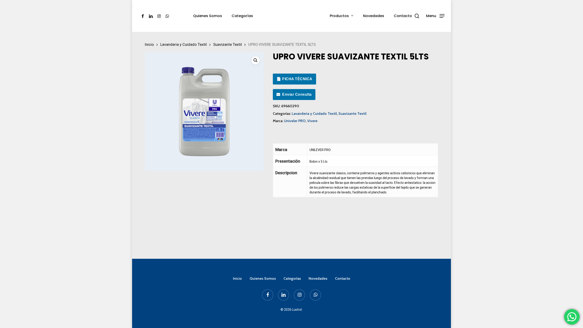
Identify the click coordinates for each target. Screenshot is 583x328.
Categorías (292, 278)
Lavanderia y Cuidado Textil (183, 44)
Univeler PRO (295, 121)
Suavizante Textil (227, 44)
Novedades (318, 278)
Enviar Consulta (297, 94)
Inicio (149, 44)
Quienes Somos (263, 278)
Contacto (342, 278)
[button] (435, 16)
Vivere (312, 121)
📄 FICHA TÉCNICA (294, 79)
